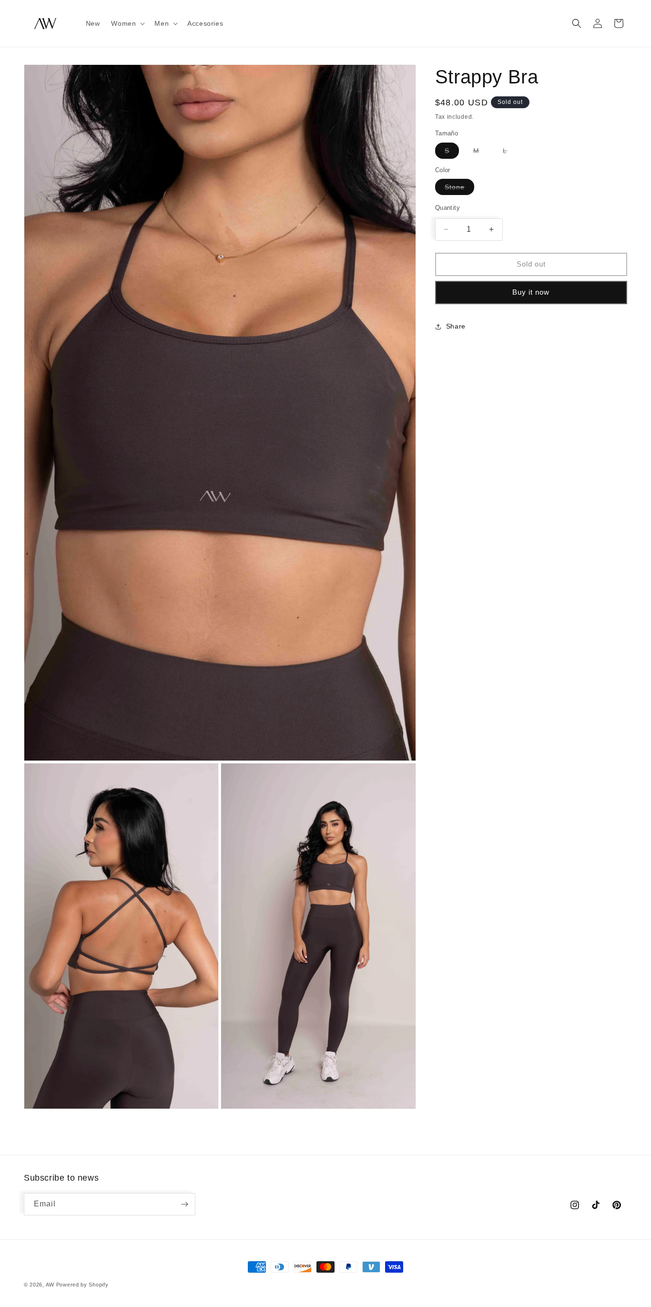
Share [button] (456, 326)
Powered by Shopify (82, 1284)
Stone (459, 189)
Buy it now (530, 292)
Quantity (447, 207)
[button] (127, 23)
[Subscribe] (184, 1204)
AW (50, 1284)
